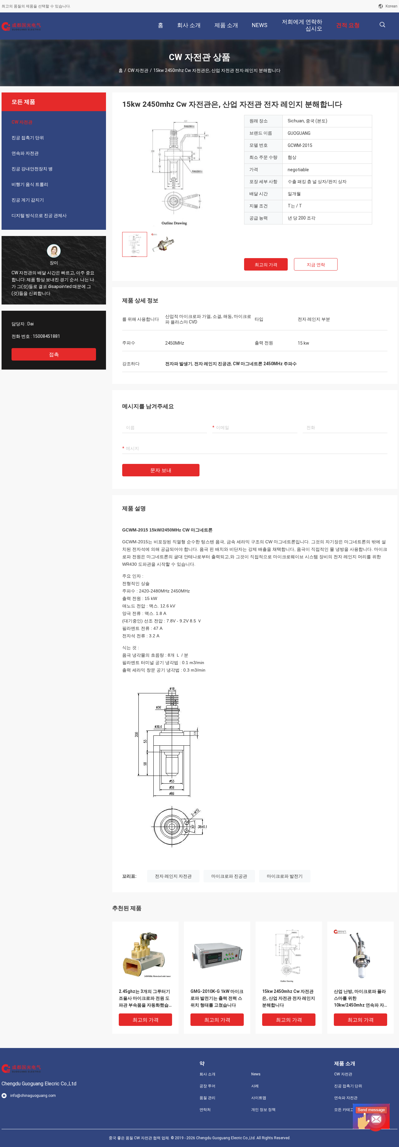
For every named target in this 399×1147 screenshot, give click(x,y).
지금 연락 (316, 264)
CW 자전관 (138, 70)
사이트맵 (258, 1098)
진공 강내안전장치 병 (32, 168)
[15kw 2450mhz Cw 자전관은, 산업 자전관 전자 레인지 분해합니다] (178, 170)
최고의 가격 (266, 264)
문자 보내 (160, 470)
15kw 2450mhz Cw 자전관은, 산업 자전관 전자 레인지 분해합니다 (288, 998)
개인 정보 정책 (263, 1109)
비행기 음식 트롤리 (30, 184)
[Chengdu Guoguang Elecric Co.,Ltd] (22, 26)
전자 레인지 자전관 (173, 876)
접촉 (54, 354)
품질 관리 (207, 1098)
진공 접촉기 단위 (28, 137)
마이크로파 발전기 (285, 876)
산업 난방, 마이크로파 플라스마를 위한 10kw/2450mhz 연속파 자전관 (360, 998)
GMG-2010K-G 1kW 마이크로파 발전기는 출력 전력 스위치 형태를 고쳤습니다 (216, 998)
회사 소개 (207, 1074)
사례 (255, 1086)
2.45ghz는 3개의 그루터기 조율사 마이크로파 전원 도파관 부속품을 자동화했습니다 (144, 998)
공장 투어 (207, 1086)
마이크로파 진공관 (229, 876)
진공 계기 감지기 (28, 199)
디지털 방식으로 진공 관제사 (39, 215)
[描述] (382, 24)
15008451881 (46, 336)
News (256, 1074)
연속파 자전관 (25, 153)
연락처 (205, 1109)
